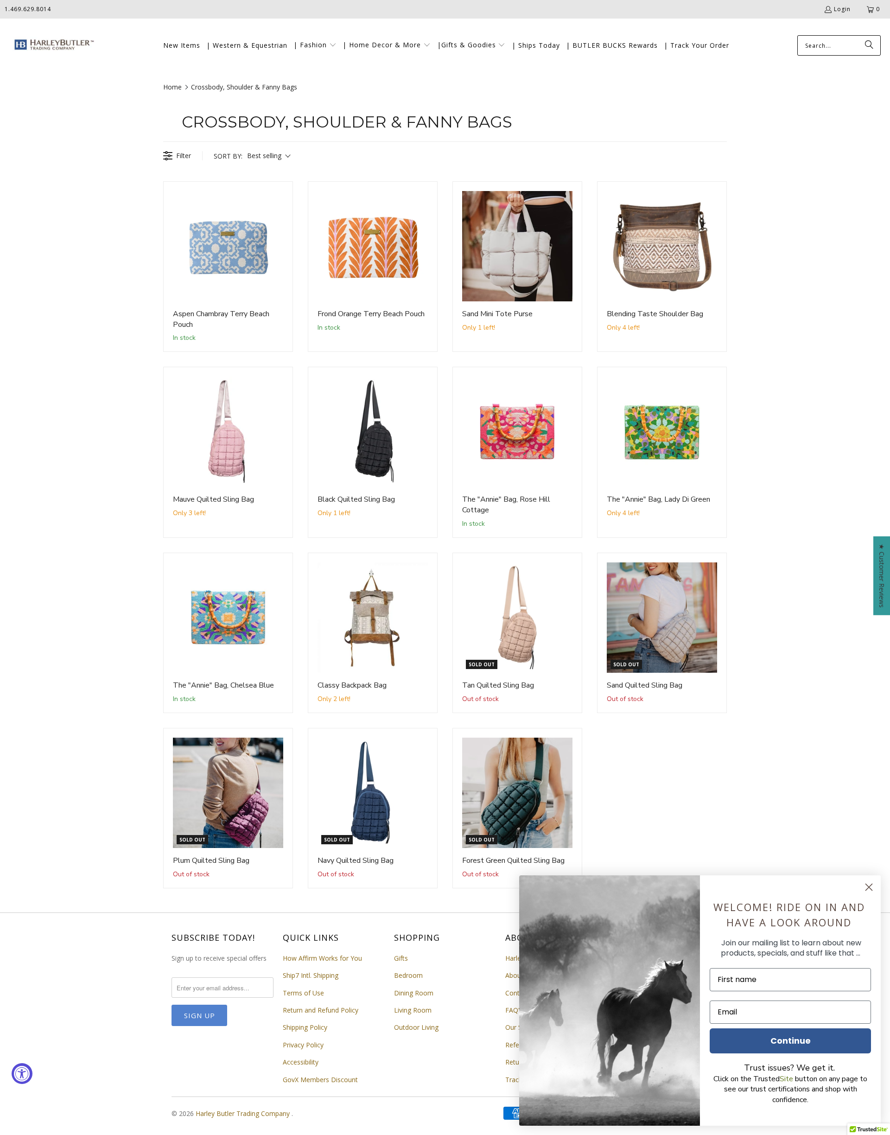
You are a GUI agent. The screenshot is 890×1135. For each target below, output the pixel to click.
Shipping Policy (305, 1027)
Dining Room (413, 992)
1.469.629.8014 (28, 9)
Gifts (401, 958)
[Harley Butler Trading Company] (52, 45)
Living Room (413, 1010)
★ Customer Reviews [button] (881, 576)
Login (842, 9)
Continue (790, 1040)
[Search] (869, 45)
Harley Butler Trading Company (244, 1113)
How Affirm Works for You (322, 958)
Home (172, 87)
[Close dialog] (869, 887)
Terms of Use (303, 992)
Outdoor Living (416, 1027)
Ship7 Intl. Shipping (310, 975)
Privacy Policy (303, 1044)
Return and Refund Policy (320, 1010)
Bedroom (408, 975)
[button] (315, 45)
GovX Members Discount (320, 1079)
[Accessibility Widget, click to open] (22, 1073)
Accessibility (300, 1062)
